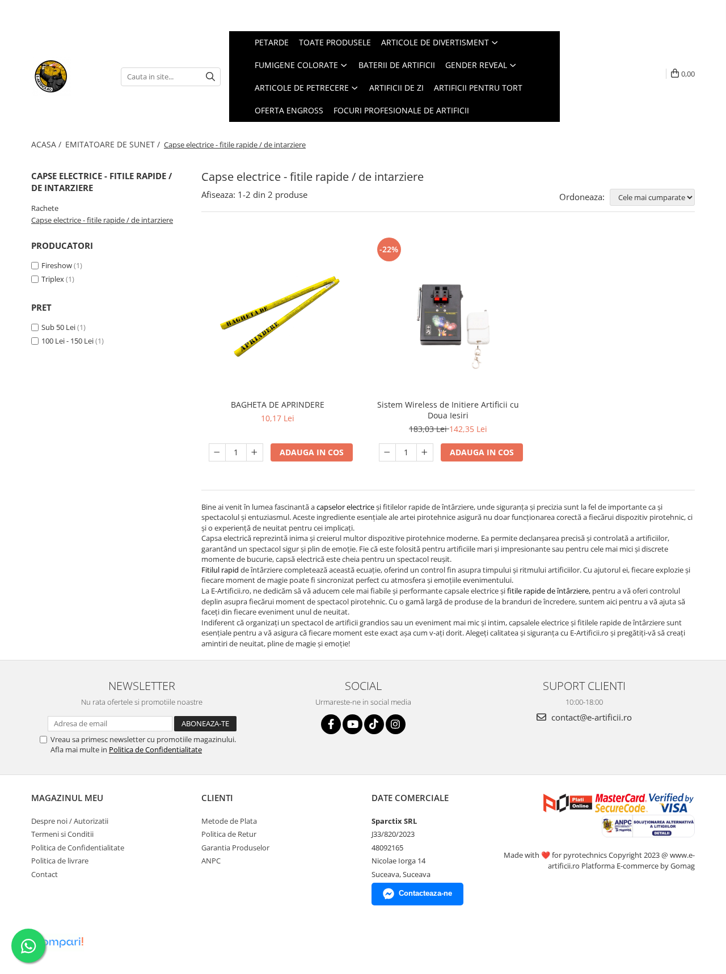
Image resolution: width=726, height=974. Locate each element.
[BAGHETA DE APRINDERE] (278, 314)
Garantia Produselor (235, 847)
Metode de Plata (229, 821)
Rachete (44, 208)
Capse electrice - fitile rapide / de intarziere (102, 220)
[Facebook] (331, 724)
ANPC (211, 861)
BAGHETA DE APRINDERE (277, 404)
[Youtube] (352, 724)
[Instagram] (396, 724)
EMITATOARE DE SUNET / (113, 144)
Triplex (52, 279)
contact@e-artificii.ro (590, 717)
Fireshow (56, 265)
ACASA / (47, 144)
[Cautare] (210, 76)
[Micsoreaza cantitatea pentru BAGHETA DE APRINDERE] (217, 452)
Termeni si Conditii (62, 834)
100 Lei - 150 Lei (67, 341)
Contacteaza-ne (425, 893)
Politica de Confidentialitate (155, 749)
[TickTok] (374, 724)
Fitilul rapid (220, 570)
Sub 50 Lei (58, 327)
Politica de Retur (228, 834)
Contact (44, 874)
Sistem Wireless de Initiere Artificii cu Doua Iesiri (448, 410)
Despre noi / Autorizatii (69, 821)
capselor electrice (345, 507)
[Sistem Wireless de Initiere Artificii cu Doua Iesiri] (448, 314)
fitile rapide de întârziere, (547, 591)
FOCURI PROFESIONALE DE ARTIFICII (401, 110)
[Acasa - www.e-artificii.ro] (67, 76)
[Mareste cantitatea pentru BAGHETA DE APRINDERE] (254, 452)
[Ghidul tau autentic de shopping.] (59, 942)
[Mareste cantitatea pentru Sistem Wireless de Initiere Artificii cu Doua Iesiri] (424, 452)
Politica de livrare (59, 861)
